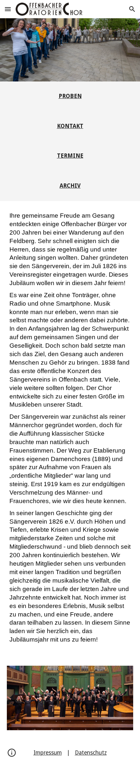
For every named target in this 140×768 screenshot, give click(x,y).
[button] (8, 9)
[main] (70, 96)
